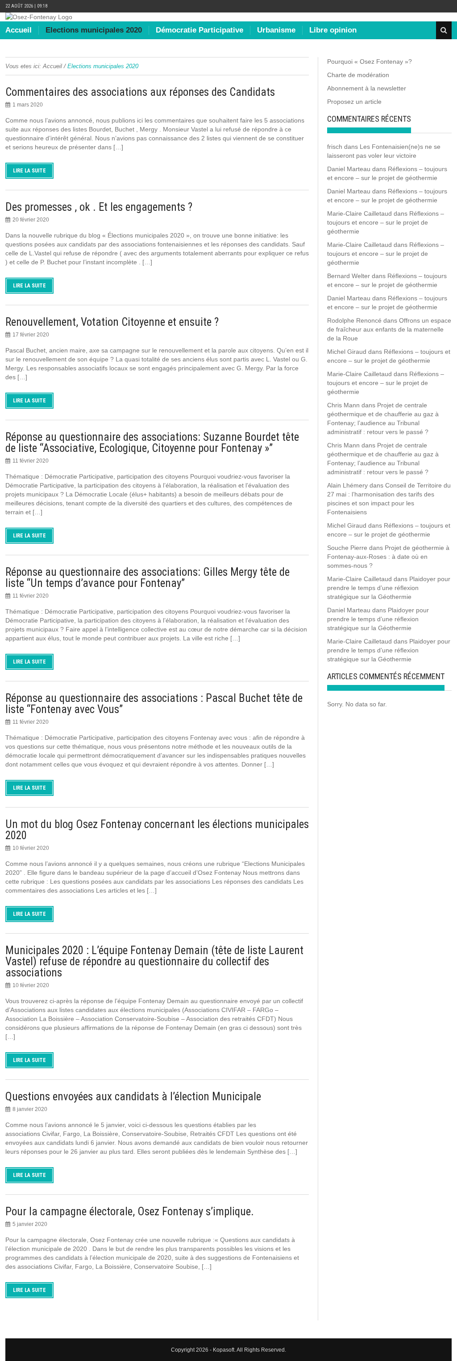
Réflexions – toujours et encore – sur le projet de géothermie (385, 222)
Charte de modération (358, 74)
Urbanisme (276, 30)
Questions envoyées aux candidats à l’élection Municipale (133, 1096)
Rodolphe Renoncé (354, 320)
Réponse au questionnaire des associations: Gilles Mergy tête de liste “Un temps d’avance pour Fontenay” (147, 578)
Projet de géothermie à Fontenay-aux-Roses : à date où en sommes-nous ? (388, 556)
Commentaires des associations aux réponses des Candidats (140, 92)
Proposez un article (354, 101)
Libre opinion (333, 30)
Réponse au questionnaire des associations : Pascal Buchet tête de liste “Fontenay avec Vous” (154, 704)
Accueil (18, 30)
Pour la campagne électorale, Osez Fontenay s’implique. (129, 1211)
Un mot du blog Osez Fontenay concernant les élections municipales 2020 (157, 830)
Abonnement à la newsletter (366, 88)
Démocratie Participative (199, 30)
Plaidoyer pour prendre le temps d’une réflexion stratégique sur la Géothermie (388, 587)
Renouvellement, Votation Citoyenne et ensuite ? (112, 322)
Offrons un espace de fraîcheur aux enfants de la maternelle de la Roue (389, 329)
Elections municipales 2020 (94, 30)
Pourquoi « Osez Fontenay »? (369, 61)
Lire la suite (29, 171)
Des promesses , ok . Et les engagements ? (98, 207)
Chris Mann (343, 405)
